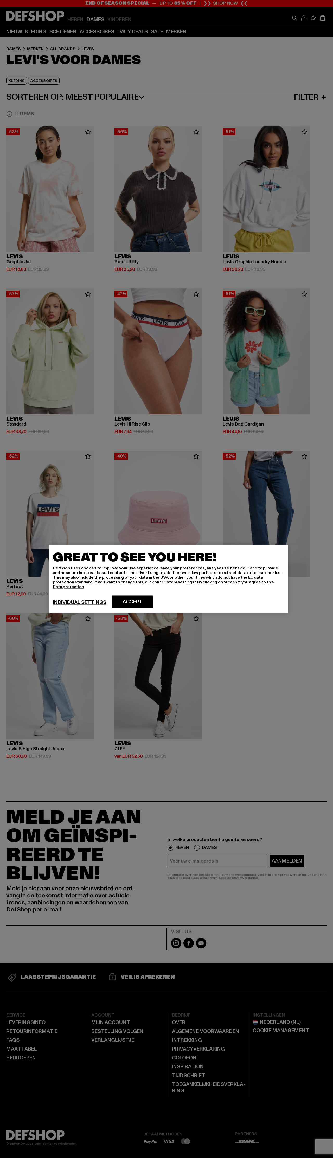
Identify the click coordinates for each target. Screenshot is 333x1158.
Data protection (68, 587)
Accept (133, 602)
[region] (168, 579)
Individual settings (79, 602)
